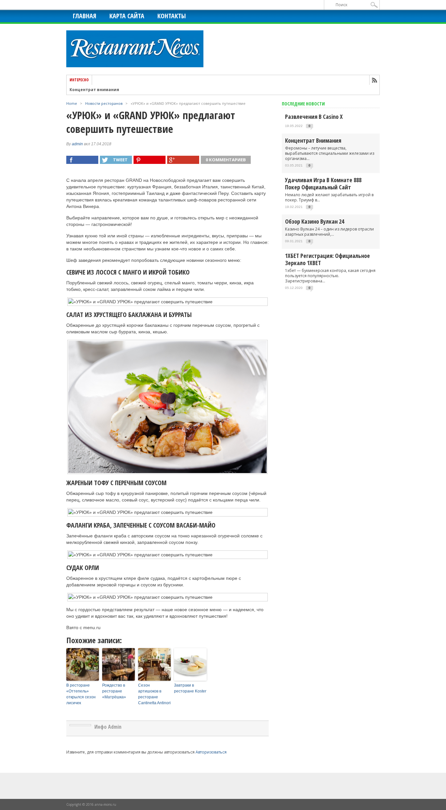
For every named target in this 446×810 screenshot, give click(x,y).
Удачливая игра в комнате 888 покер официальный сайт (323, 183)
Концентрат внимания (94, 87)
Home (71, 103)
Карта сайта (126, 15)
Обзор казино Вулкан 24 (314, 221)
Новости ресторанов (103, 103)
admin (77, 144)
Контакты (171, 15)
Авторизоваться (211, 752)
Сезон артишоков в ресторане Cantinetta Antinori (154, 694)
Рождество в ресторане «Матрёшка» (114, 691)
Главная (84, 15)
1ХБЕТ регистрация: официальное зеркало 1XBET (327, 259)
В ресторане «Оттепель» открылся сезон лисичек (81, 694)
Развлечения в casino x (314, 116)
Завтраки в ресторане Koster (190, 688)
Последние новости (303, 104)
